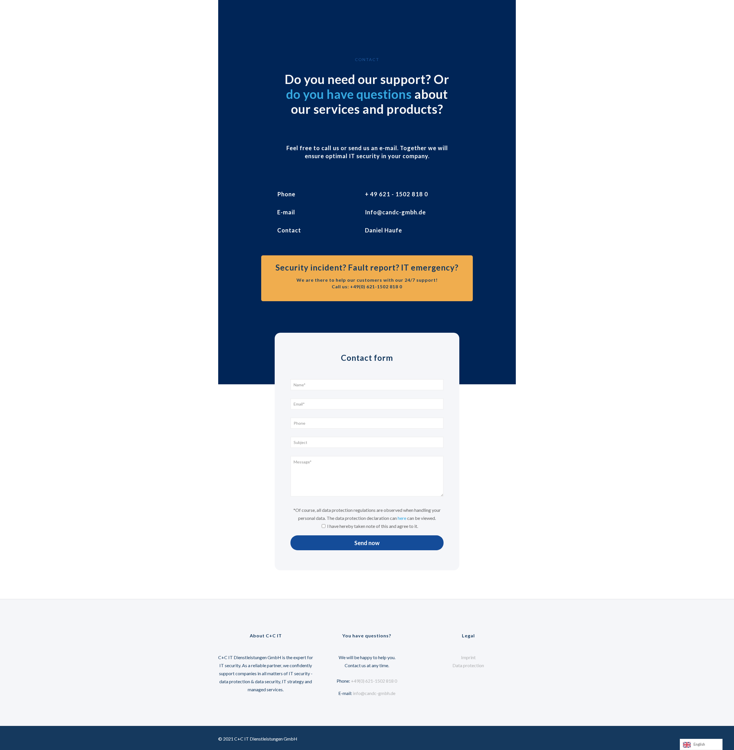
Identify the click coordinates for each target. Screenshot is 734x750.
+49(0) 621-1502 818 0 (374, 681)
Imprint (468, 657)
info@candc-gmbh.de (374, 693)
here (402, 518)
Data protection (468, 665)
